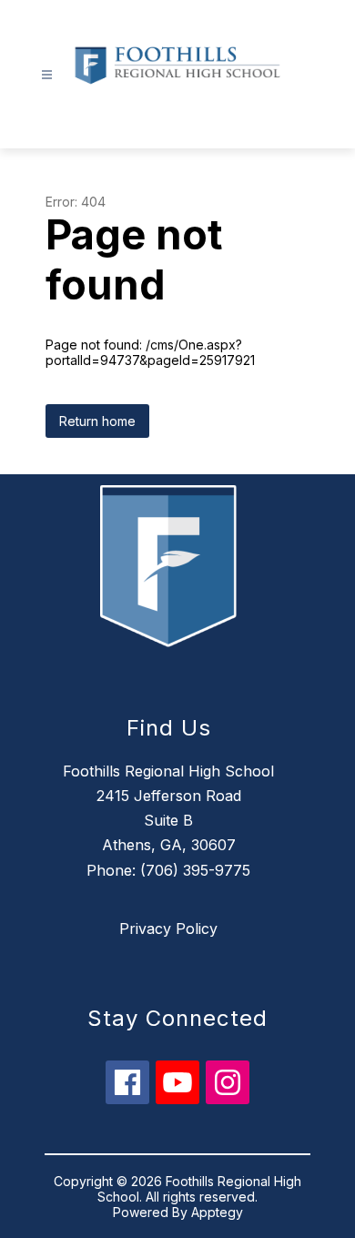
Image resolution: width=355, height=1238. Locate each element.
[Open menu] (46, 75)
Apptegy (217, 1212)
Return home (97, 421)
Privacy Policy (168, 928)
